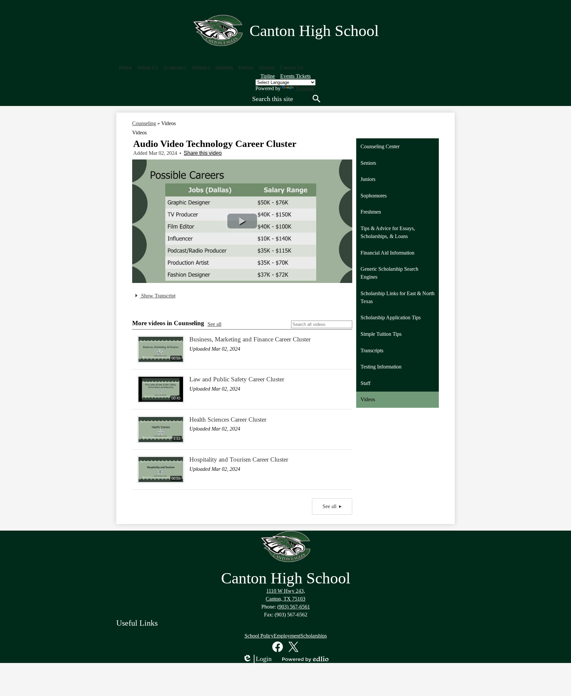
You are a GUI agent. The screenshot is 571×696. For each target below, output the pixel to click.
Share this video (203, 153)
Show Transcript (157, 295)
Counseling (144, 123)
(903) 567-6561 (293, 606)
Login (257, 659)
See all (214, 324)
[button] (147, 67)
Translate (304, 88)
